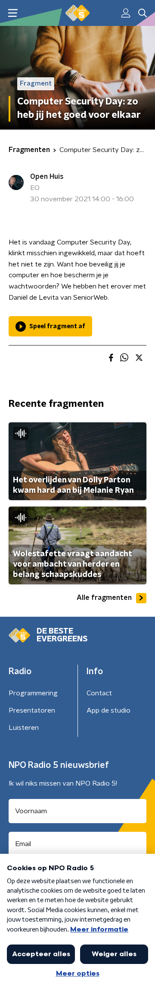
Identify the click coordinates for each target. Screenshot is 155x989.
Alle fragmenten (104, 597)
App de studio (108, 710)
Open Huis (47, 176)
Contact (99, 693)
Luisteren (24, 727)
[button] (12, 13)
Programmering (33, 693)
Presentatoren (32, 710)
